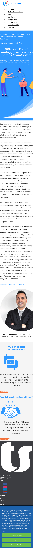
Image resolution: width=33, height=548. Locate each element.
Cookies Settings (16, 535)
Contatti (11, 27)
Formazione (12, 22)
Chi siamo (12, 17)
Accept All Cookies (16, 545)
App (9, 14)
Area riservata (13, 25)
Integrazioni (12, 20)
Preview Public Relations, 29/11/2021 (12, 284)
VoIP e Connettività (15, 12)
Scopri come (5, 439)
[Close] (31, 508)
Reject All (16, 540)
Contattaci (4, 392)
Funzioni (11, 9)
